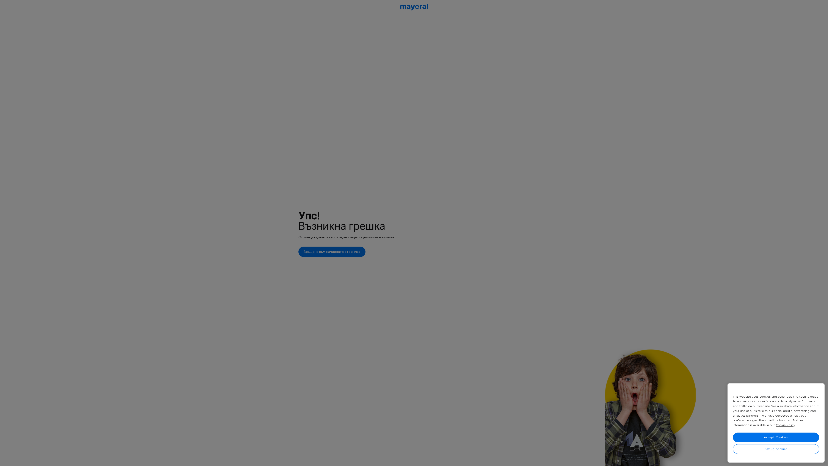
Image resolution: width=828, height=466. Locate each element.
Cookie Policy (785, 425)
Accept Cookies (776, 437)
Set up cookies (776, 449)
